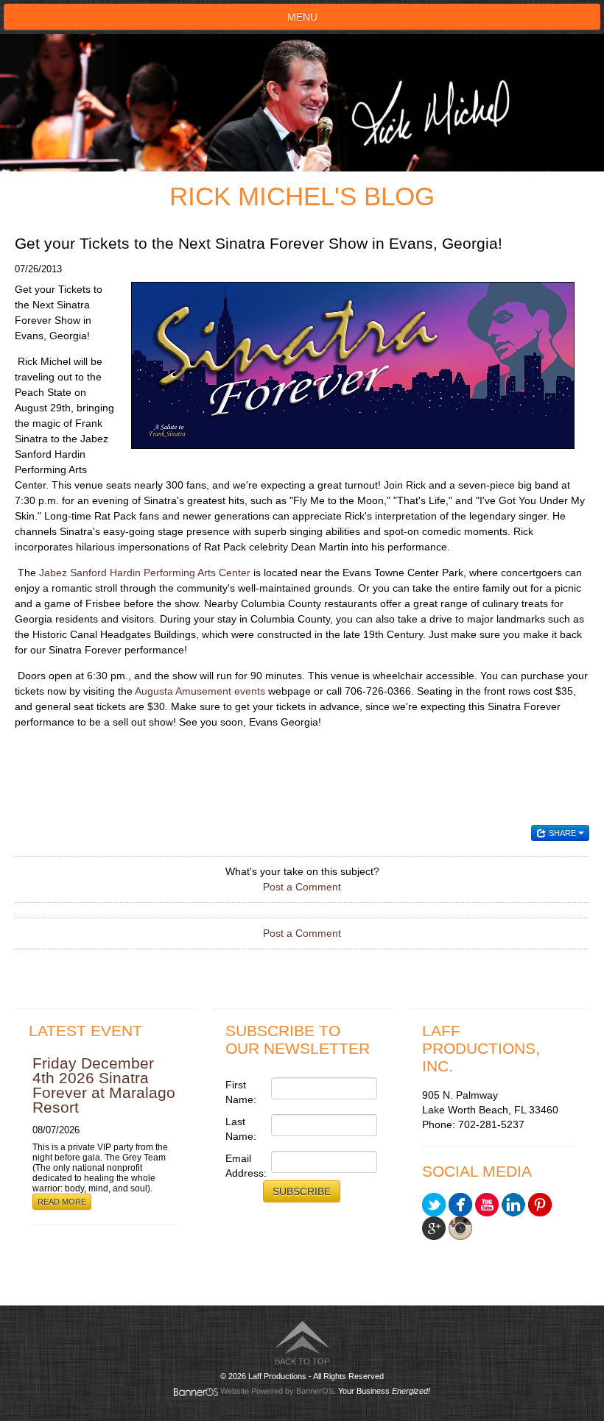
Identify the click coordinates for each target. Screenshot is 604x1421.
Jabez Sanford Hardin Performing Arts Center (144, 572)
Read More (62, 1201)
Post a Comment (302, 887)
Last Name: (240, 1129)
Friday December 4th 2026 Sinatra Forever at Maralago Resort (103, 1085)
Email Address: (244, 1165)
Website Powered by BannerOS (277, 1390)
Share (562, 833)
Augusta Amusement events (200, 691)
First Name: (240, 1092)
